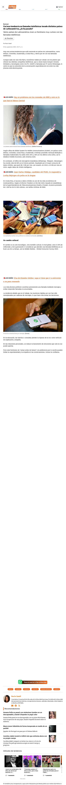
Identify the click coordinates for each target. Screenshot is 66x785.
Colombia (18, 689)
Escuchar (10, 38)
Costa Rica (35, 689)
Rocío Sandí (8, 43)
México (10, 689)
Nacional (6, 24)
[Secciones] (3, 7)
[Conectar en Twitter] (19, 706)
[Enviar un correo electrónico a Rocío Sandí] (12, 706)
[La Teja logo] (12, 7)
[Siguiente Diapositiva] (61, 767)
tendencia (56, 689)
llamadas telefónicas (46, 689)
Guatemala (26, 689)
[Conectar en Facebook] (16, 706)
